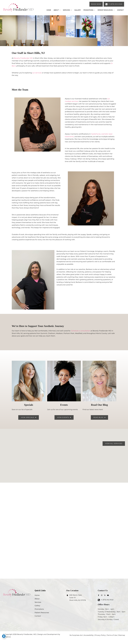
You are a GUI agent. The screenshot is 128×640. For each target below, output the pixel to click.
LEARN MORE (64, 532)
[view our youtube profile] (108, 595)
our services (37, 73)
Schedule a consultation (80, 331)
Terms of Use (112, 635)
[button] (96, 4)
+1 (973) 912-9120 (107, 600)
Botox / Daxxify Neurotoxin (64, 525)
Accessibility (88, 635)
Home (37, 595)
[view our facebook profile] (98, 595)
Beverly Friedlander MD (23, 58)
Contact (38, 616)
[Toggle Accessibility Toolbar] (4, 636)
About (37, 599)
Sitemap (121, 635)
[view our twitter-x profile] (104, 595)
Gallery (37, 606)
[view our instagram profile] (101, 595)
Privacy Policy (100, 635)
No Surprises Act (76, 635)
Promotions (39, 609)
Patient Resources (42, 613)
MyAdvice (7, 637)
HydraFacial (95, 134)
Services (38, 602)
